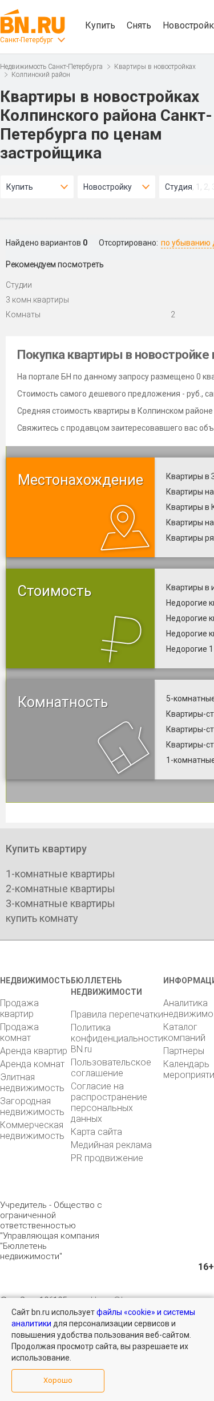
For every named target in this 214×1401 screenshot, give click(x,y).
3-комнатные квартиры (60, 903)
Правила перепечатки (117, 1014)
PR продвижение (107, 1158)
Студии (19, 284)
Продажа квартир (19, 1008)
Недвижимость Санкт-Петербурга (51, 67)
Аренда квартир (33, 1050)
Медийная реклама (111, 1144)
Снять (139, 25)
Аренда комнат (32, 1064)
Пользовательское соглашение (111, 1068)
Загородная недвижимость (32, 1106)
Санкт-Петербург (26, 40)
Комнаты (23, 314)
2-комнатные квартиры (60, 888)
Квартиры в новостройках (155, 67)
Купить (100, 25)
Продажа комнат (19, 1032)
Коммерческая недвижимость (32, 1130)
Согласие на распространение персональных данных (109, 1102)
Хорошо (57, 1380)
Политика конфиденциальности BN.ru (117, 1038)
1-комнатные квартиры (60, 874)
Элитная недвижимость (32, 1082)
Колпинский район (40, 75)
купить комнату (42, 918)
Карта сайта (96, 1131)
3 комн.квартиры (37, 299)
